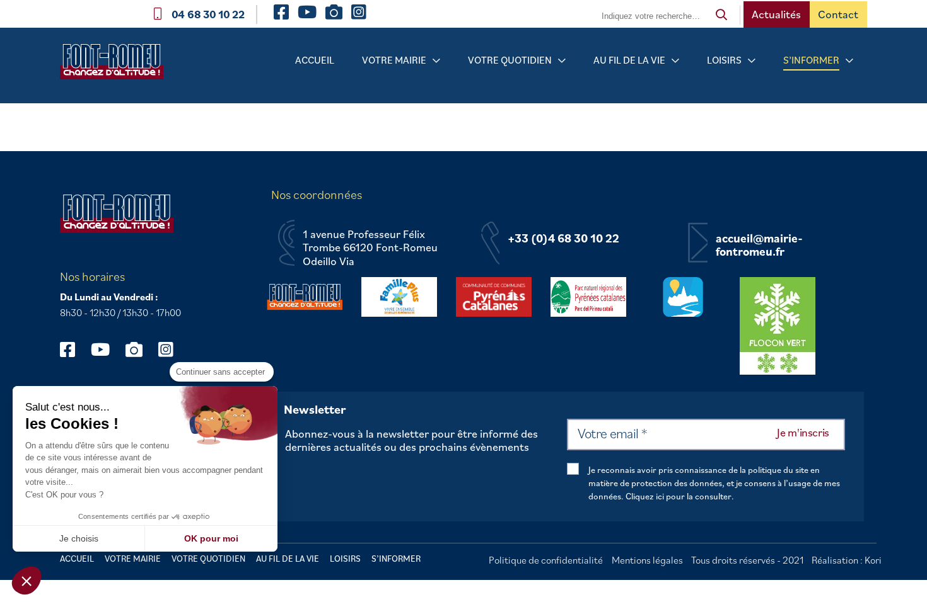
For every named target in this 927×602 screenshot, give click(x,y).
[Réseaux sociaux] (73, 349)
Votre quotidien (510, 60)
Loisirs (724, 60)
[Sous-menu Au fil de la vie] (675, 60)
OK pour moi (211, 538)
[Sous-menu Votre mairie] (436, 60)
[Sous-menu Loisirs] (751, 60)
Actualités (776, 14)
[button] (26, 580)
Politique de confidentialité (546, 560)
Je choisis (78, 538)
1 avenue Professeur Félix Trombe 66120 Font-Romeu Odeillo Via (370, 247)
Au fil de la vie (629, 60)
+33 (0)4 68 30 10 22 (563, 239)
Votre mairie (394, 60)
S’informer (811, 60)
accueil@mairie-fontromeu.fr (759, 245)
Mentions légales (647, 560)
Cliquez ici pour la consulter (679, 496)
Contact (838, 14)
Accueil (314, 60)
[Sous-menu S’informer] (849, 60)
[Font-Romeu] (116, 66)
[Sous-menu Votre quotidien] (562, 60)
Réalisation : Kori (847, 560)
